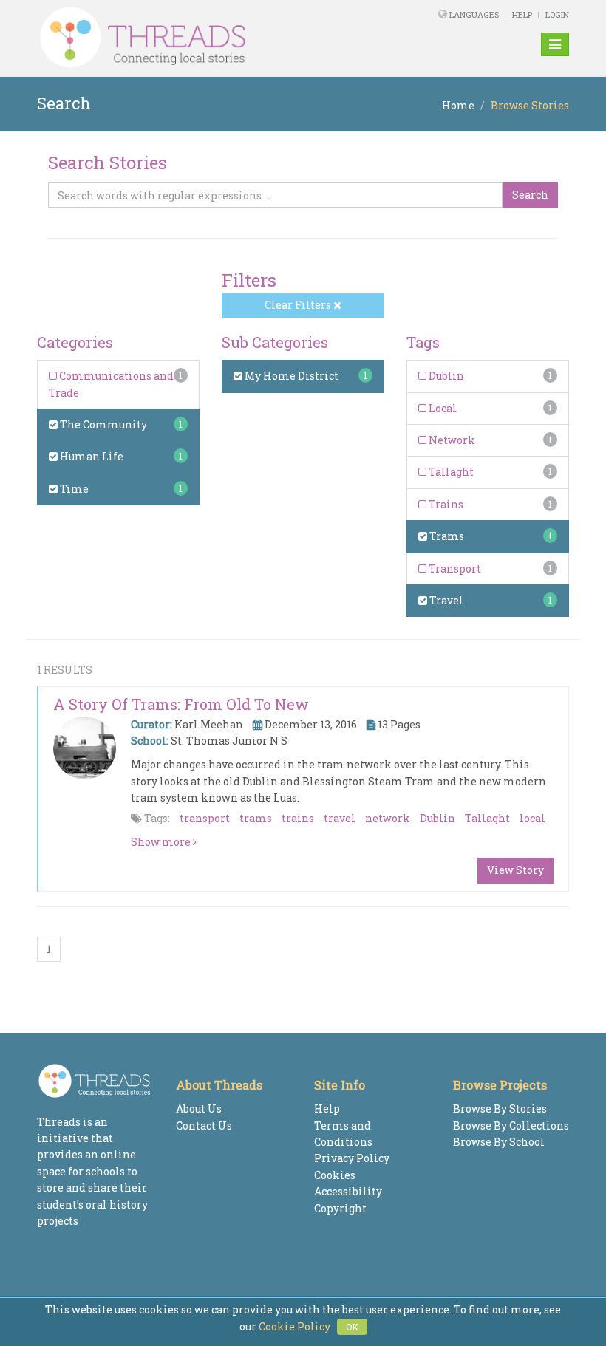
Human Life (90, 456)
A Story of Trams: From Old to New (181, 704)
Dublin (445, 376)
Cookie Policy (294, 1326)
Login (557, 14)
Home (458, 105)
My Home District (290, 376)
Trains (444, 504)
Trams (445, 536)
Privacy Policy (351, 1158)
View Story (515, 870)
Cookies (334, 1175)
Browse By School (499, 1142)
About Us (199, 1108)
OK (352, 1327)
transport (205, 818)
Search (530, 195)
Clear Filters (299, 305)
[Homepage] (201, 37)
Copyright (340, 1208)
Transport (453, 568)
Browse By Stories (500, 1108)
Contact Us (204, 1125)
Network (450, 440)
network (387, 818)
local (532, 818)
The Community (102, 424)
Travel (445, 600)
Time (73, 489)
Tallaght (450, 472)
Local (441, 408)
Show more (162, 842)
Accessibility (348, 1191)
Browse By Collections (511, 1125)
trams (255, 818)
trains (298, 818)
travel (339, 818)
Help (522, 14)
